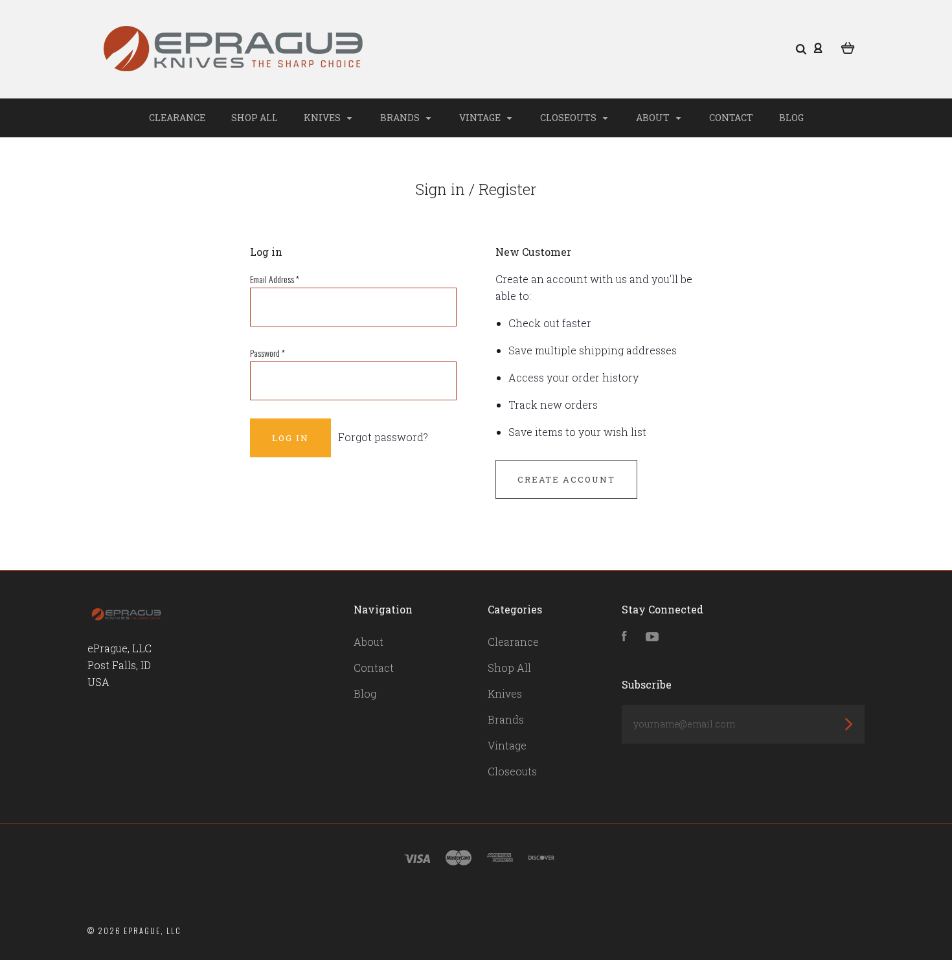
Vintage (481, 117)
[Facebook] (624, 637)
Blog (791, 117)
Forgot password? (383, 437)
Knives (323, 117)
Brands (401, 117)
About (654, 117)
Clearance (177, 117)
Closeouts (569, 117)
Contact (731, 117)
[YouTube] (652, 637)
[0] (848, 46)
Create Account (566, 479)
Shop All (254, 117)
